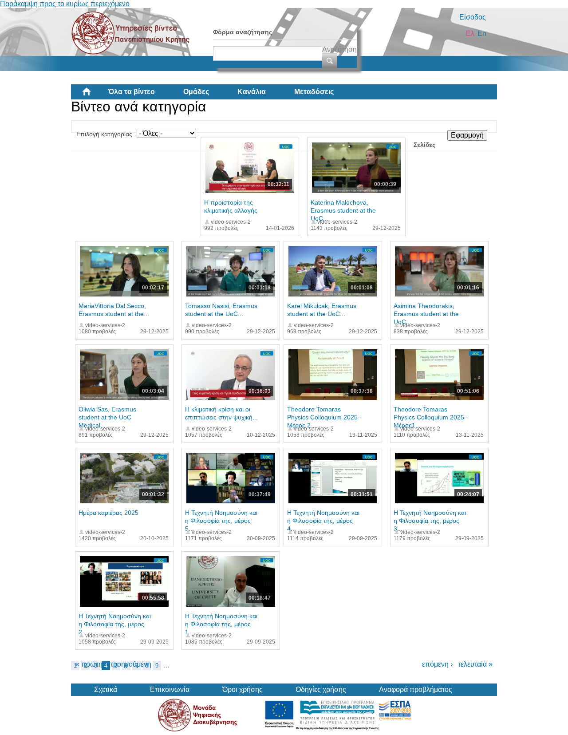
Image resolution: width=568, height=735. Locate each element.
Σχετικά (105, 689)
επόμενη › (437, 664)
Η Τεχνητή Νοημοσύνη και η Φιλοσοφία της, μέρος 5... (221, 520)
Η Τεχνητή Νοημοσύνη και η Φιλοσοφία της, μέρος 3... (430, 520)
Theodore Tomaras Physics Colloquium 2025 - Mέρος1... (431, 417)
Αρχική (93, 95)
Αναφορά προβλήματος (415, 689)
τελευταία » (475, 664)
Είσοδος (472, 17)
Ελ (470, 33)
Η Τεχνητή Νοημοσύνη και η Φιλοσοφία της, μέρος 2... (115, 624)
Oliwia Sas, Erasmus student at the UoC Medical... (107, 417)
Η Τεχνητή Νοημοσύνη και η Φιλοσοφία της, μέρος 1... (221, 624)
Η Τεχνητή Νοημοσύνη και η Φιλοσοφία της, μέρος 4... (323, 520)
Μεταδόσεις (314, 91)
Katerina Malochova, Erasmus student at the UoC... (343, 210)
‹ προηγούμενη (127, 664)
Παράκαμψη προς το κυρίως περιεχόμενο (65, 4)
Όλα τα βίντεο (131, 91)
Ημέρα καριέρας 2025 (108, 512)
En (481, 33)
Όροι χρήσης (242, 689)
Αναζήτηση (339, 49)
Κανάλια (251, 91)
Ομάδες (196, 91)
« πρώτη (89, 664)
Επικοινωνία (169, 689)
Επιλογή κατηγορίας (104, 134)
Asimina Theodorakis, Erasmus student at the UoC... (426, 313)
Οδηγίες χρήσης (321, 689)
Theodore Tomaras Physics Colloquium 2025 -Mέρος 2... (324, 417)
